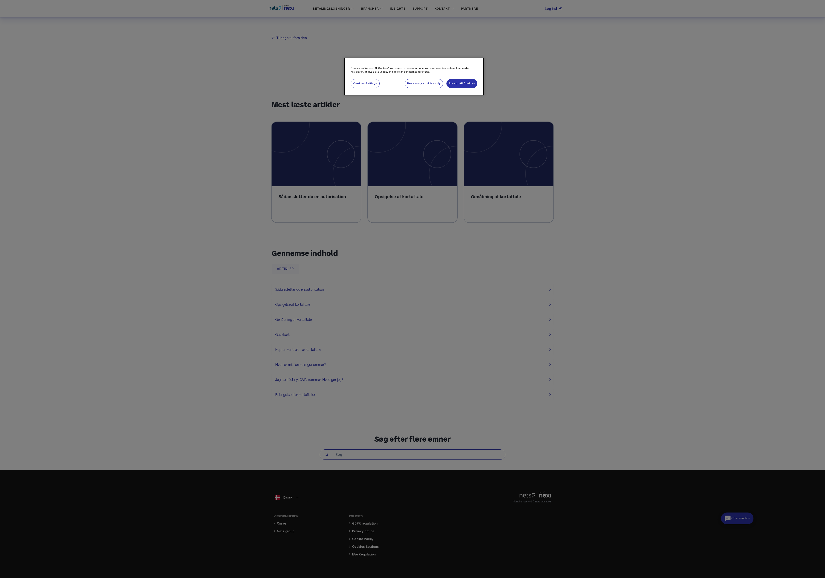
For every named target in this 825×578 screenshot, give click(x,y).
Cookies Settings (365, 83)
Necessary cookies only (424, 83)
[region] (414, 76)
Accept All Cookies (462, 83)
